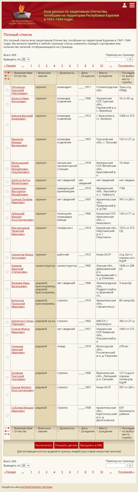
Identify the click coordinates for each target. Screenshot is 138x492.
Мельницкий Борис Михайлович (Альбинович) (20, 167)
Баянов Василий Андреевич (22, 117)
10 (101, 65)
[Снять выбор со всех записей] (7, 75)
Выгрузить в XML (91, 445)
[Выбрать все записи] (7, 72)
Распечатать (44, 445)
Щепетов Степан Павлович (22, 322)
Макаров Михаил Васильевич (19, 142)
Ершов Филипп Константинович (22, 388)
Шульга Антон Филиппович (20, 181)
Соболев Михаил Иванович (22, 409)
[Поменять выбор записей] (7, 79)
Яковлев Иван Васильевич (20, 284)
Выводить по (12, 59)
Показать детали (66, 445)
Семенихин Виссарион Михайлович (19, 191)
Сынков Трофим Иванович (21, 201)
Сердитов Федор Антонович (22, 256)
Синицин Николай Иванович (18, 349)
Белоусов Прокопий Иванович (18, 303)
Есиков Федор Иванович (20, 330)
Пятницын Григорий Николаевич (19, 90)
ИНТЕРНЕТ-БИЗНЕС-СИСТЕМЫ (36, 487)
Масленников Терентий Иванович (20, 231)
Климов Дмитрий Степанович (19, 269)
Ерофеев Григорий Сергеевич (18, 376)
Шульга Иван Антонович (20, 99)
